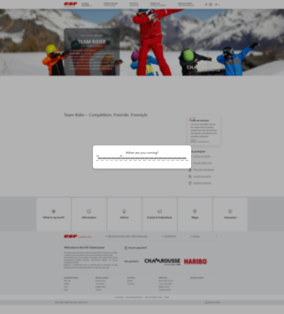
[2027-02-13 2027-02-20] (151, 158)
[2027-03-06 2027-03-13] (165, 158)
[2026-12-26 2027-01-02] (118, 158)
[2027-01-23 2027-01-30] (137, 158)
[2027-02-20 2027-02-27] (156, 158)
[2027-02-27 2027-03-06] (161, 158)
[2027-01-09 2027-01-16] (128, 158)
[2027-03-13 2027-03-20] (170, 158)
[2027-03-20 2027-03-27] (175, 158)
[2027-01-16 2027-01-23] (132, 158)
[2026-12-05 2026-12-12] (104, 158)
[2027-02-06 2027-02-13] (147, 158)
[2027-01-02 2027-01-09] (123, 158)
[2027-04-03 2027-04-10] (184, 158)
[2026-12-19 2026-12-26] (114, 158)
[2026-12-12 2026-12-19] (109, 158)
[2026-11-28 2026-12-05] (100, 158)
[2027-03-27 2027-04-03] (179, 158)
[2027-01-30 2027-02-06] (142, 158)
